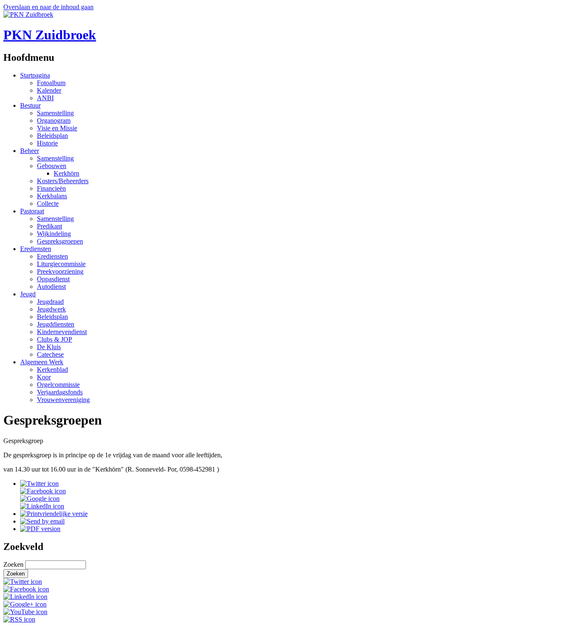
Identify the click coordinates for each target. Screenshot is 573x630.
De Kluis (49, 346)
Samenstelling (55, 113)
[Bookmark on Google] (40, 498)
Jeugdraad (50, 301)
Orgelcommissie (58, 384)
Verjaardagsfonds (60, 392)
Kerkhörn (66, 173)
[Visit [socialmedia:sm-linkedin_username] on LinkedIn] (25, 596)
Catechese (50, 354)
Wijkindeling (54, 233)
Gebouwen (51, 165)
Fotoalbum (51, 82)
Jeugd (28, 294)
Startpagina (35, 75)
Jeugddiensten (55, 324)
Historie (47, 143)
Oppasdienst (53, 279)
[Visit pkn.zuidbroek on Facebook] (43, 491)
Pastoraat (32, 211)
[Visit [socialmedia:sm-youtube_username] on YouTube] (25, 611)
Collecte (48, 203)
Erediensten (35, 248)
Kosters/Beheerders (63, 180)
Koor (44, 377)
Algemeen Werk (41, 362)
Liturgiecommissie (61, 263)
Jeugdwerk (51, 309)
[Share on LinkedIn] (42, 506)
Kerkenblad (52, 369)
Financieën (51, 188)
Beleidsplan (52, 135)
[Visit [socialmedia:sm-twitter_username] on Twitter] (22, 581)
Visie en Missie (57, 128)
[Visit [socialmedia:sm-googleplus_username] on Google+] (25, 604)
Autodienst (51, 286)
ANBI (45, 97)
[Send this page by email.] (42, 521)
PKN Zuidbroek (49, 34)
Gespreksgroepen (60, 241)
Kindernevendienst (62, 331)
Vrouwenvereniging (63, 399)
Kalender (49, 90)
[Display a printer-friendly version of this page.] (54, 513)
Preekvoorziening (60, 271)
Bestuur (30, 105)
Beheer (29, 150)
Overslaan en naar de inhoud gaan (48, 6)
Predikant (49, 226)
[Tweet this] (39, 483)
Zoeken (14, 564)
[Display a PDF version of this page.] (40, 528)
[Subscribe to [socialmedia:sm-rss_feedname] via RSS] (19, 619)
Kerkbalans (52, 196)
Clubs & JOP (54, 339)
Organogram (53, 120)
